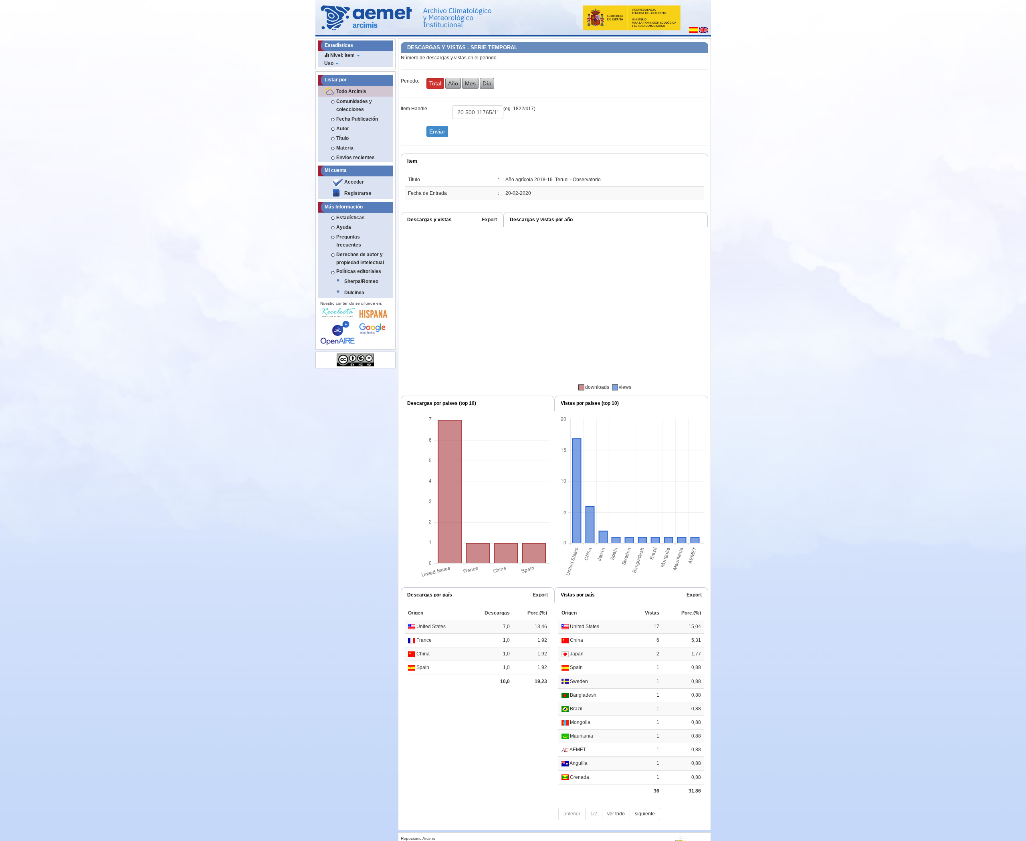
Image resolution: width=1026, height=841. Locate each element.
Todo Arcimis (351, 91)
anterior (571, 814)
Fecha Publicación (357, 119)
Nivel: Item (342, 55)
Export (489, 219)
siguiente (645, 814)
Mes (470, 83)
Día (487, 83)
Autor (342, 128)
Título (342, 138)
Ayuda (343, 227)
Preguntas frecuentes (348, 241)
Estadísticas (350, 217)
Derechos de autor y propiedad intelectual (360, 258)
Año (453, 83)
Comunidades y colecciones (354, 105)
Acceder (354, 182)
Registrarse (358, 193)
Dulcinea (354, 292)
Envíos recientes (355, 157)
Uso (329, 63)
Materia (344, 148)
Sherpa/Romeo (361, 281)
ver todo (616, 814)
